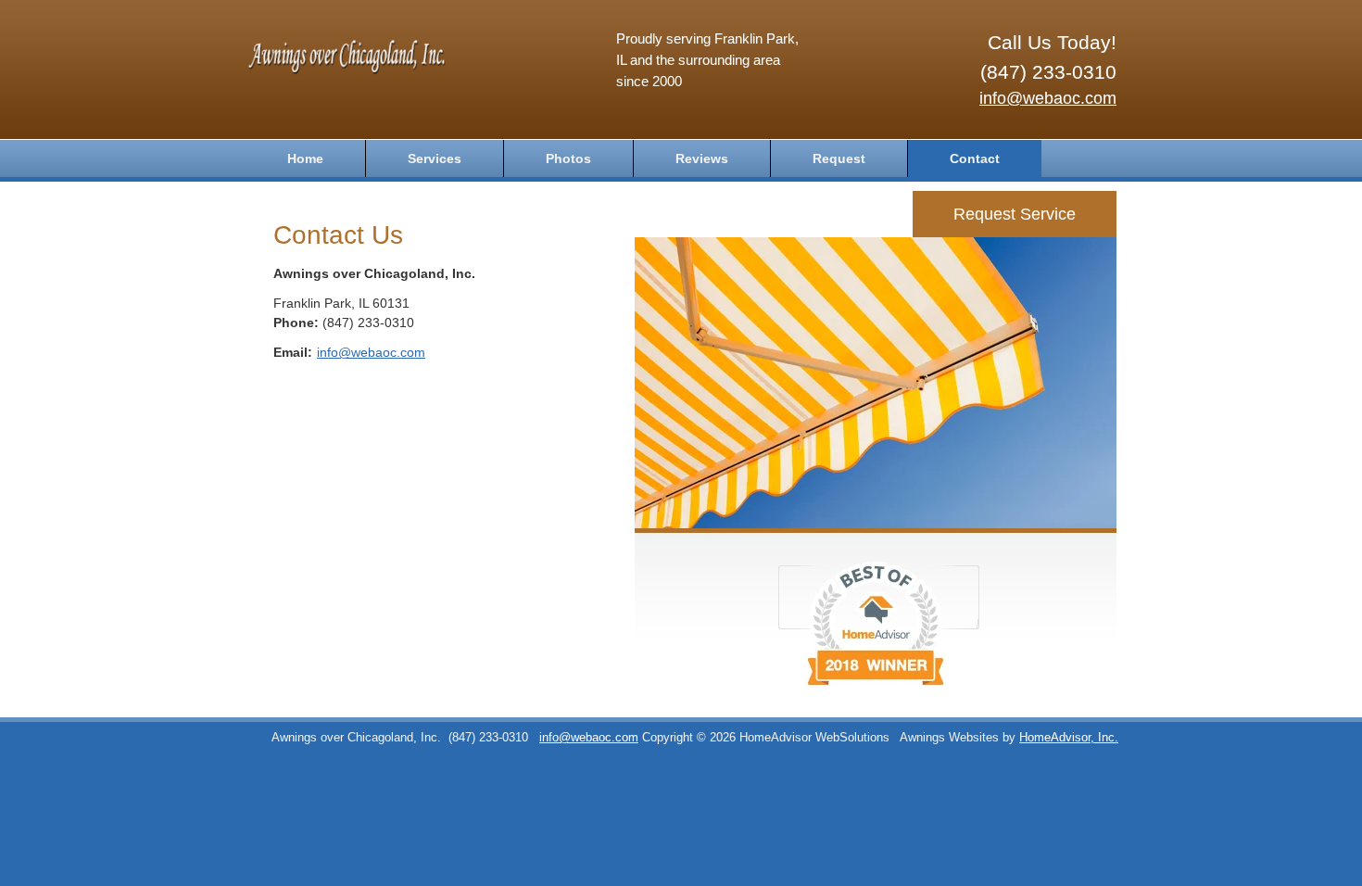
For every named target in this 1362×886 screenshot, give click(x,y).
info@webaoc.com (1047, 98)
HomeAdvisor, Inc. (1068, 737)
